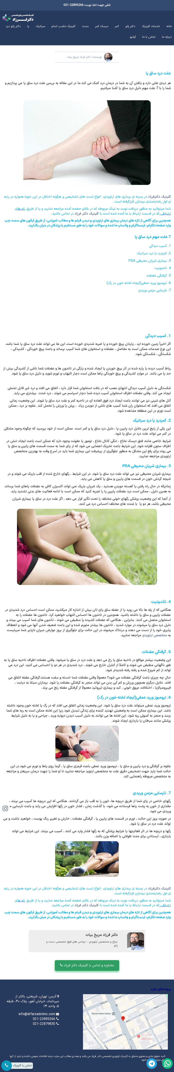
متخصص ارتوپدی (154, 635)
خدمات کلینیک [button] (151, 26)
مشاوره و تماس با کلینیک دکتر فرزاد (88, 965)
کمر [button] (117, 26)
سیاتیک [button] (40, 26)
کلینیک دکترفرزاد (159, 196)
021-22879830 (44, 1024)
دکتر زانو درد (13, 26)
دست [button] (85, 26)
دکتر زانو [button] (130, 26)
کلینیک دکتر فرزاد (87, 213)
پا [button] (28, 26)
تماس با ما (149, 37)
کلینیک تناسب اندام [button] (63, 26)
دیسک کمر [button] (101, 26)
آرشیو (133, 37)
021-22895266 (44, 1019)
